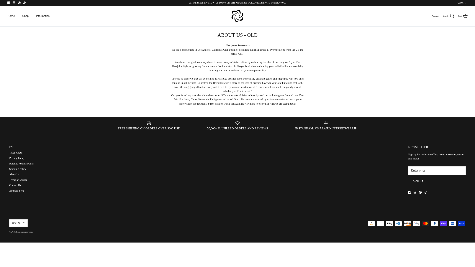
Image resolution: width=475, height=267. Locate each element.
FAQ (11, 147)
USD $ (460, 3)
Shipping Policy (17, 169)
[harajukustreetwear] (237, 16)
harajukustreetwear (24, 232)
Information (43, 15)
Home (11, 15)
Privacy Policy (17, 158)
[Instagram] (14, 2)
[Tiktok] (24, 2)
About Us (14, 174)
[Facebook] (8, 2)
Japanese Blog (16, 190)
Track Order (15, 152)
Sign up (418, 181)
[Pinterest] (19, 2)
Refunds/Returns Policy (21, 163)
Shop (25, 15)
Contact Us (15, 185)
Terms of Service (18, 180)
